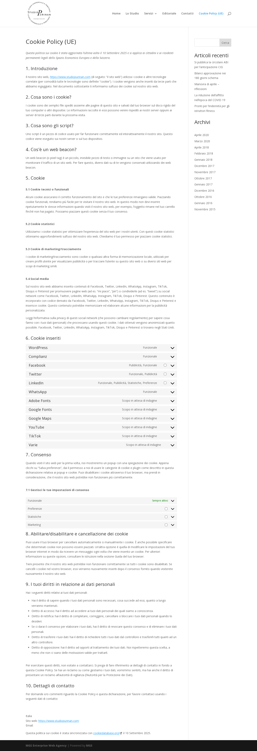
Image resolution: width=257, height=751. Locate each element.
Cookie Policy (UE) (211, 13)
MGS (89, 745)
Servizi (148, 13)
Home (116, 13)
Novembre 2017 (204, 172)
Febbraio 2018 (203, 153)
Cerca (225, 43)
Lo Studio (132, 13)
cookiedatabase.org (106, 733)
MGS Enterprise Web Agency (46, 745)
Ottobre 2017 (203, 178)
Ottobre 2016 (203, 197)
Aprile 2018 (201, 147)
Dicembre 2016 (204, 190)
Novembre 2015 (204, 209)
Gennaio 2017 (203, 184)
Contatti (187, 13)
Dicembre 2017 (204, 166)
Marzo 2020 (202, 141)
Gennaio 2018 (203, 160)
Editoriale (169, 13)
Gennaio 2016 (203, 203)
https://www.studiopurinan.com (70, 77)
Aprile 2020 (201, 135)
